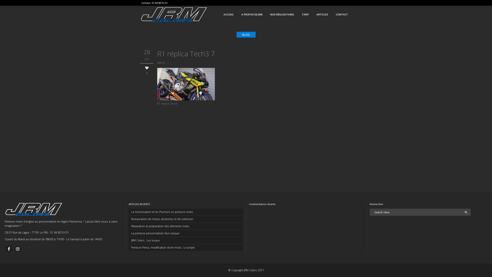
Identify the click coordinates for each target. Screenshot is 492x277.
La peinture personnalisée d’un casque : (156, 233)
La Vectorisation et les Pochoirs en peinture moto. (162, 212)
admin (161, 62)
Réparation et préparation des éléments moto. (160, 226)
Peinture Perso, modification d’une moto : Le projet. (163, 247)
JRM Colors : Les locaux (145, 240)
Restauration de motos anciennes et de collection (162, 219)
